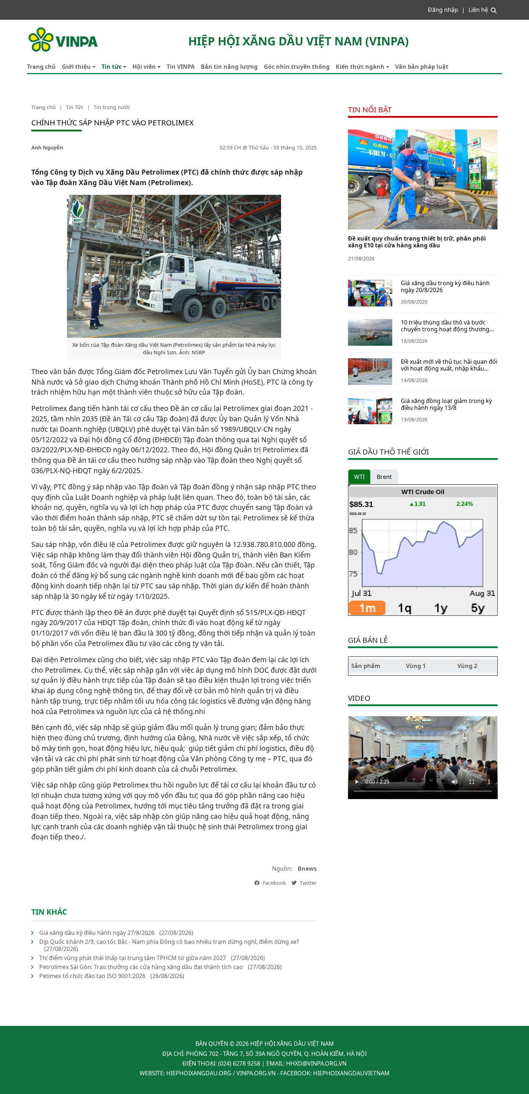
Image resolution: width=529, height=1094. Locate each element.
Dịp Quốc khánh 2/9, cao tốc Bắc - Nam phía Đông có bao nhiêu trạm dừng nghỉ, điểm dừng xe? (169, 942)
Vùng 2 (467, 666)
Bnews (307, 869)
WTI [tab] (359, 477)
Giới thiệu (76, 67)
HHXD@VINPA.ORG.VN (316, 1063)
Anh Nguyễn (47, 147)
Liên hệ (478, 10)
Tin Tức (74, 107)
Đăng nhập (443, 10)
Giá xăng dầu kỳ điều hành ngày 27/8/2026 (96, 933)
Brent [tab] (384, 477)
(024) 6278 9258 (239, 1063)
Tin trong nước (112, 107)
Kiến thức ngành (360, 67)
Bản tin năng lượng (229, 67)
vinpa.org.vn (256, 1073)
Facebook (273, 882)
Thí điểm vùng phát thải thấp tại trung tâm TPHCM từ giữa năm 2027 (132, 958)
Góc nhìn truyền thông (297, 67)
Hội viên (144, 67)
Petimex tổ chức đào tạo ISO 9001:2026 (92, 976)
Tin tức (111, 67)
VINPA (35, 28)
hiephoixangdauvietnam (351, 1073)
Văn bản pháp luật (421, 67)
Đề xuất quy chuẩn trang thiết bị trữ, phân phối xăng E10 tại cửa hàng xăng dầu (417, 241)
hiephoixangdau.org (198, 1073)
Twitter (307, 882)
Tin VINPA (181, 67)
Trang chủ (41, 67)
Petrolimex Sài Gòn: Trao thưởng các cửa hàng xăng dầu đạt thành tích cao (141, 967)
